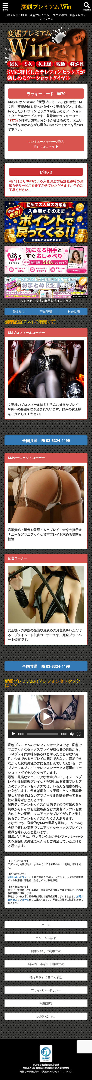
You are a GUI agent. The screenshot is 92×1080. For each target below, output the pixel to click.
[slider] (42, 734)
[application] (46, 716)
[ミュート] (72, 734)
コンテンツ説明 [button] (46, 938)
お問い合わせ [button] (46, 1016)
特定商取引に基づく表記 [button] (46, 977)
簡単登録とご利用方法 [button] (46, 951)
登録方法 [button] (18, 311)
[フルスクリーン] (78, 734)
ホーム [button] (46, 925)
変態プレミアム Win (46, 6)
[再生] (13, 734)
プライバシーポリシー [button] (46, 990)
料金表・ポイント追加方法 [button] (46, 964)
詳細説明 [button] (46, 311)
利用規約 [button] (46, 1003)
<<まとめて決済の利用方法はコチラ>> (46, 301)
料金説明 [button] (74, 311)
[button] (46, 440)
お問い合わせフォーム (19, 877)
